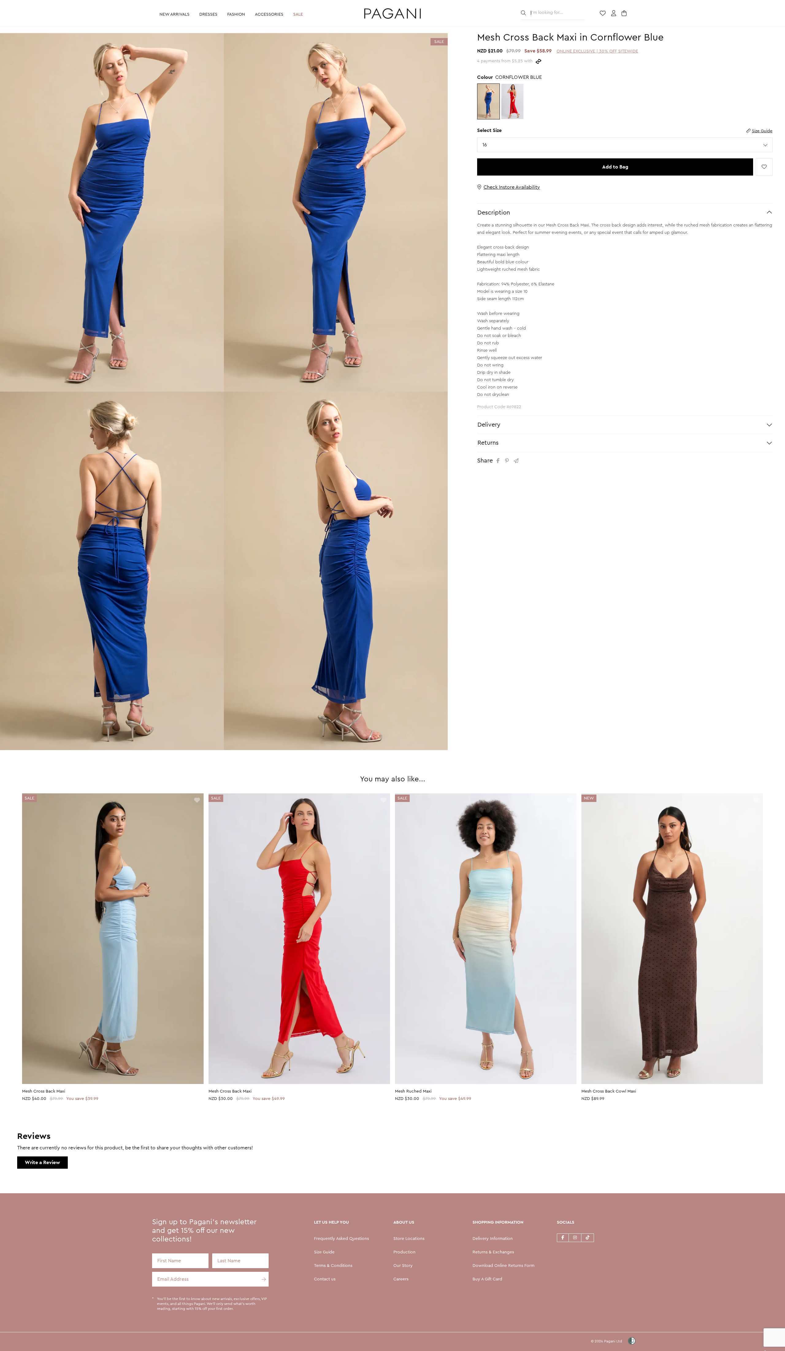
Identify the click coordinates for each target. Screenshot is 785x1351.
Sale (298, 14)
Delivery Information (493, 1239)
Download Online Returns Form (503, 1266)
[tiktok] (587, 1237)
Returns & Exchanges (493, 1252)
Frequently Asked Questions (341, 1239)
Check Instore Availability (512, 187)
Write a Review (42, 1162)
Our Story (403, 1266)
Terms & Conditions (333, 1266)
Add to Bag (615, 167)
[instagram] (575, 1237)
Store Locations (408, 1239)
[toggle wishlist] (764, 167)
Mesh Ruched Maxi (413, 1091)
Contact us (324, 1279)
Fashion (236, 14)
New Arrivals (174, 14)
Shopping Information (498, 1222)
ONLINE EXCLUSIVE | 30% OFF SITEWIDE (597, 51)
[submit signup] (261, 1279)
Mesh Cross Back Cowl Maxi (608, 1091)
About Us (403, 1222)
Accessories (269, 14)
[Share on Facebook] (498, 461)
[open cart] (624, 14)
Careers (400, 1279)
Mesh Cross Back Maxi (43, 1091)
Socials (565, 1222)
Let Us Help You (331, 1222)
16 (486, 144)
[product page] (113, 938)
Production (404, 1252)
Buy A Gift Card (487, 1279)
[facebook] (563, 1237)
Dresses (208, 14)
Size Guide (762, 131)
